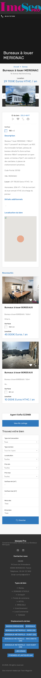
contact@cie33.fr (23, 575)
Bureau (25, 67)
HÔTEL (21, 602)
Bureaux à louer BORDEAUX (19, 307)
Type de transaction (12, 438)
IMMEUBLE (21, 605)
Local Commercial (21, 612)
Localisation (9, 455)
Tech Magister (26, 671)
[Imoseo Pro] (20, 11)
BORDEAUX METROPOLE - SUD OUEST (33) (20, 646)
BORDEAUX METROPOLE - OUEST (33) (20, 635)
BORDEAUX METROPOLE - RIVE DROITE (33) (20, 640)
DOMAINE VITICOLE (21, 591)
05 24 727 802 (10, 16)
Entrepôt (21, 595)
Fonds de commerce (21, 598)
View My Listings (20, 423)
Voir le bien (20, 298)
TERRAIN (21, 615)
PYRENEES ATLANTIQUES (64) (21, 655)
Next (37, 96)
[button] (20, 238)
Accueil (16, 67)
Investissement (21, 608)
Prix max (8, 473)
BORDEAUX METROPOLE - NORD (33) (20, 630)
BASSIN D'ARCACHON (14, 626)
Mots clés (8, 500)
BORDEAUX (30, 626)
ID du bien (8, 510)
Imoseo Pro (20, 541)
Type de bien (9, 447)
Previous (4, 96)
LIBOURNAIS (21, 651)
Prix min (7, 464)
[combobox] (20, 442)
